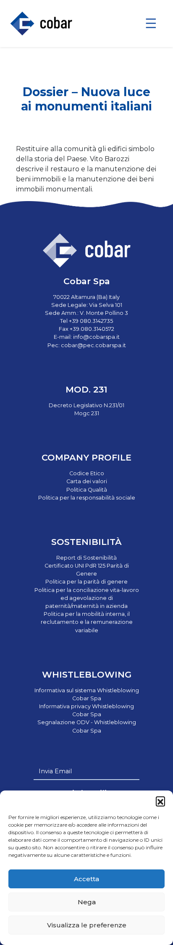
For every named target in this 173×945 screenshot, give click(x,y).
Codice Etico (86, 473)
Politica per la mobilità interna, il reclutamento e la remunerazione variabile (87, 622)
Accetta (86, 879)
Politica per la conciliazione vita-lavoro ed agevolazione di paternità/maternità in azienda (86, 598)
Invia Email (55, 771)
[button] (160, 801)
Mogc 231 (86, 413)
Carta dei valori (86, 481)
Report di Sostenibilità (86, 558)
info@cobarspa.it (96, 337)
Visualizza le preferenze (86, 925)
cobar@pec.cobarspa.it (93, 345)
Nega (87, 902)
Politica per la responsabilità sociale (86, 498)
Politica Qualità (86, 490)
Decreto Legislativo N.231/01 (86, 405)
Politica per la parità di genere (86, 582)
